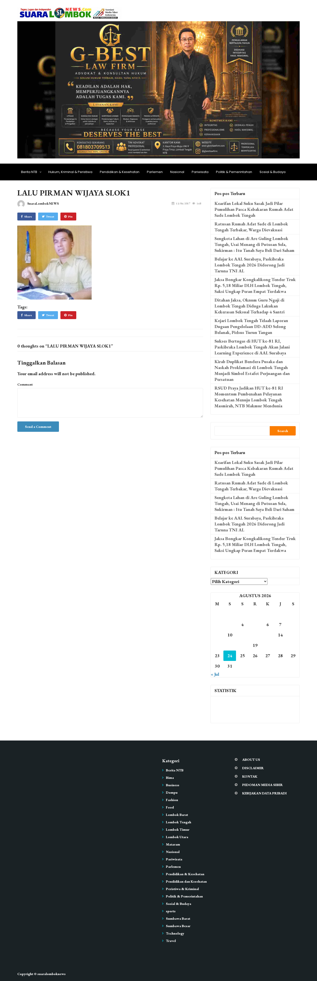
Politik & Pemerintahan (234, 172)
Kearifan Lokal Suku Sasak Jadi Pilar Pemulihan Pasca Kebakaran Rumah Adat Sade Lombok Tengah (253, 209)
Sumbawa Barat (178, 918)
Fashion (172, 800)
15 (293, 635)
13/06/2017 (183, 203)
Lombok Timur (177, 829)
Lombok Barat (177, 814)
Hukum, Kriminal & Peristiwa (70, 172)
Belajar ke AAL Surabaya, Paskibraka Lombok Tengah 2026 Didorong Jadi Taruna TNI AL (249, 265)
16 (217, 645)
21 (280, 645)
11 (242, 635)
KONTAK (249, 776)
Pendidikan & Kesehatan (119, 172)
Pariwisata (200, 172)
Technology (175, 933)
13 (267, 635)
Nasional (177, 172)
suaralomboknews (51, 974)
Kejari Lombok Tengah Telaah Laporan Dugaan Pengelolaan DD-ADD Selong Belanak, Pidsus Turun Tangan (251, 326)
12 (255, 635)
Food (170, 807)
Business (172, 785)
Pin (70, 216)
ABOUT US (251, 759)
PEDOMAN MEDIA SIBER (262, 785)
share (28, 216)
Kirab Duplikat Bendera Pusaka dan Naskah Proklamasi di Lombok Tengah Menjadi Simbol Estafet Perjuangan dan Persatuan (252, 370)
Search (282, 431)
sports (171, 911)
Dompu (172, 792)
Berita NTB (29, 172)
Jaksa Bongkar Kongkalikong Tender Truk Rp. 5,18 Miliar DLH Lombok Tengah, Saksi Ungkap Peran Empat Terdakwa (255, 285)
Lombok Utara (177, 837)
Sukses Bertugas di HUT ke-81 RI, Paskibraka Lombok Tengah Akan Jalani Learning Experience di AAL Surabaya (252, 347)
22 (293, 645)
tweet (50, 216)
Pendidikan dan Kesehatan (186, 881)
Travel (171, 940)
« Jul (215, 674)
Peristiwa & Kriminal (182, 889)
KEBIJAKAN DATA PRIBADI (264, 793)
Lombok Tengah (178, 822)
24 (229, 655)
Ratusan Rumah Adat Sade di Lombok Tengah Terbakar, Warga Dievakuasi (251, 227)
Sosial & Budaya (273, 172)
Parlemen (155, 172)
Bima (170, 777)
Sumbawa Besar (178, 926)
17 (229, 645)
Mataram (173, 844)
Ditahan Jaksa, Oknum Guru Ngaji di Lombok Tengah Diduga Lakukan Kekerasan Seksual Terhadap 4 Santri (249, 306)
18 (242, 645)
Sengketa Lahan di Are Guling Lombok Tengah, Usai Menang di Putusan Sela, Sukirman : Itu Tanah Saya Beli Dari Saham (254, 244)
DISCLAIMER (253, 768)
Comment (25, 384)
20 (267, 645)
